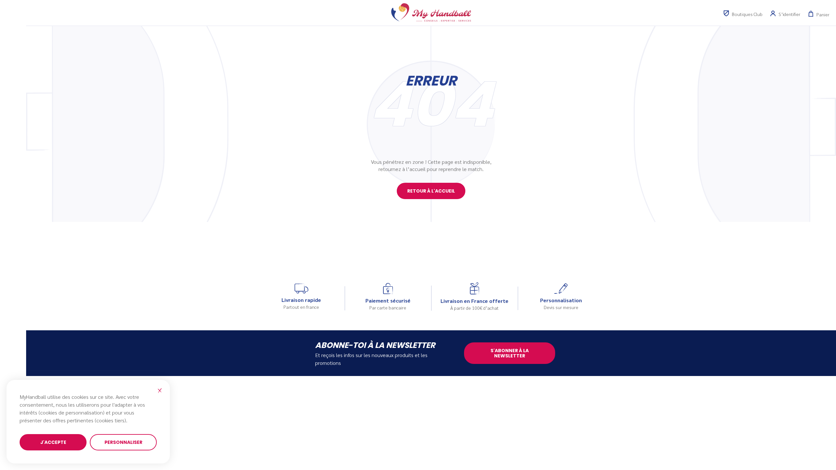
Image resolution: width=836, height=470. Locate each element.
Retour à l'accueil (431, 191)
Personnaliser (123, 442)
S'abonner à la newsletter (509, 353)
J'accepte (53, 442)
